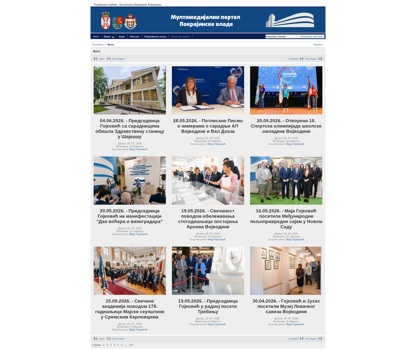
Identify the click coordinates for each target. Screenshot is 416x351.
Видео (107, 36)
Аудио (121, 36)
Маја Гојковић (138, 149)
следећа (293, 58)
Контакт (134, 36)
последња (311, 58)
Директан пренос (180, 36)
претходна (118, 58)
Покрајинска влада (155, 36)
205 (131, 345)
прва (101, 58)
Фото (96, 36)
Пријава (318, 44)
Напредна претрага (312, 36)
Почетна (97, 44)
